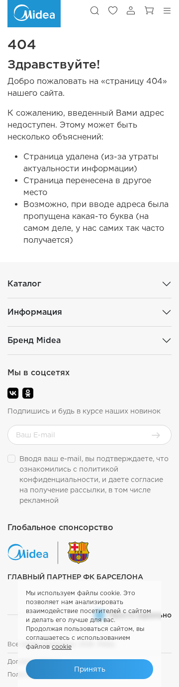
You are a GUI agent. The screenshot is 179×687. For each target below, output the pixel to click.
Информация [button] (34, 312)
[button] (94, 10)
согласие (147, 479)
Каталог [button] (24, 283)
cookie (62, 646)
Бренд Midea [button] (34, 340)
